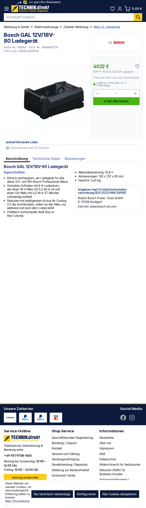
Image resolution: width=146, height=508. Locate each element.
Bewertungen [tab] (75, 159)
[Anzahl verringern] (97, 93)
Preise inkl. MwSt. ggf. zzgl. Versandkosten (116, 77)
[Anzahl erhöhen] (135, 93)
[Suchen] (138, 17)
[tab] (17, 158)
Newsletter (106, 438)
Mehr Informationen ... (17, 502)
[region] (45, 97)
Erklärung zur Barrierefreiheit (70, 470)
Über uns (105, 443)
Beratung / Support (64, 443)
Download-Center (63, 475)
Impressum (106, 448)
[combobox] (69, 17)
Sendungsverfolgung (65, 459)
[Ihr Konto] (120, 8)
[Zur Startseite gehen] (30, 8)
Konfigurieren (86, 494)
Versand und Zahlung (65, 454)
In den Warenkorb (116, 101)
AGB (102, 454)
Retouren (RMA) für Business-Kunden (112, 472)
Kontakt (57, 448)
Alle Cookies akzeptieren (119, 494)
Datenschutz (107, 459)
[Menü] (6, 8)
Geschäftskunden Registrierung (72, 438)
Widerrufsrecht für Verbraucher (119, 464)
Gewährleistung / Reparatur (70, 464)
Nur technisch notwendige (52, 494)
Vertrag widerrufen (25, 477)
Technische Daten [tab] (46, 159)
